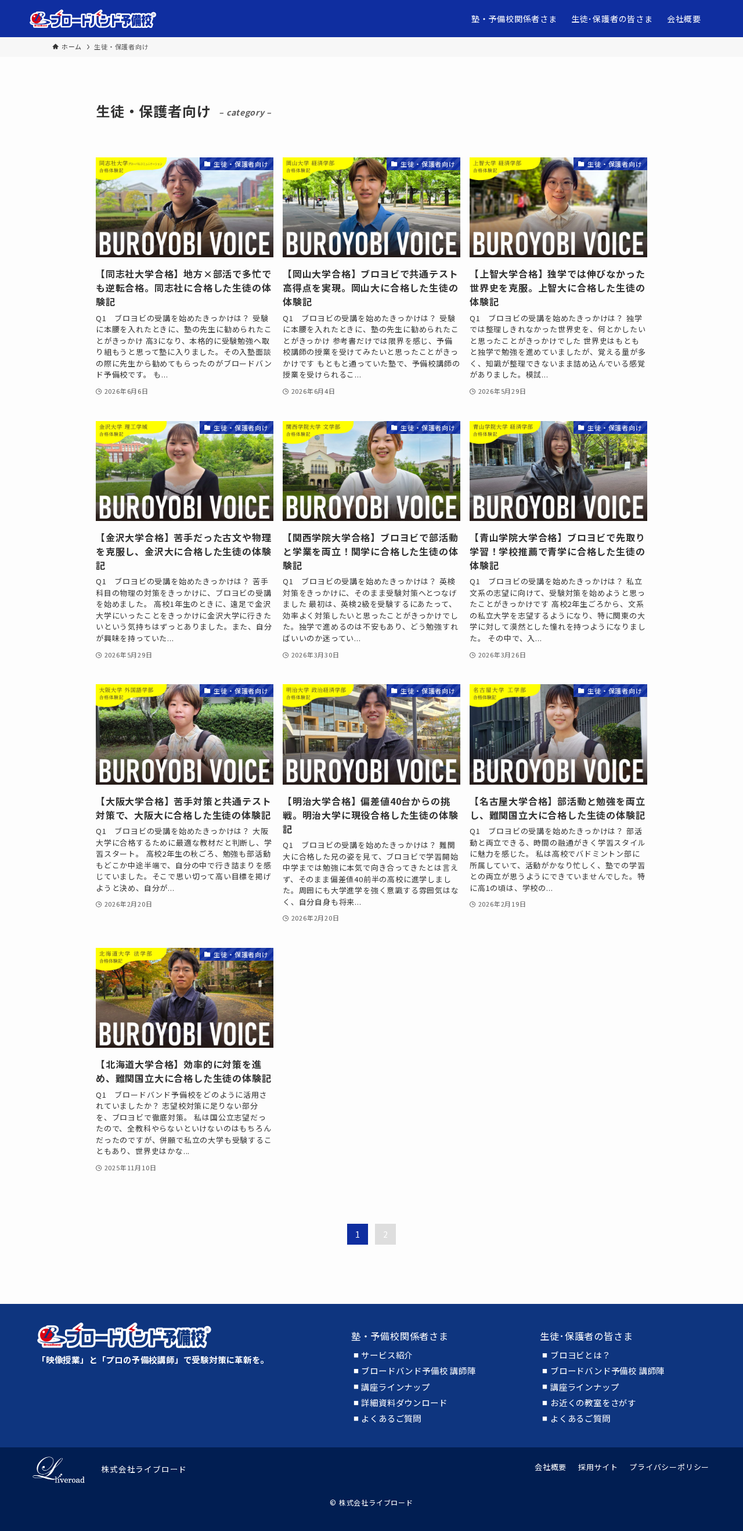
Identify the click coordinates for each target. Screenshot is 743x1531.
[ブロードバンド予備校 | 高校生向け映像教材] (93, 18)
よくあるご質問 (391, 1418)
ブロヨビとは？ (580, 1355)
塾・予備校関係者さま (400, 1336)
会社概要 (551, 1466)
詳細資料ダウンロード (404, 1402)
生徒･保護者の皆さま (586, 1336)
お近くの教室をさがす (593, 1402)
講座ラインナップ (395, 1387)
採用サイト (598, 1466)
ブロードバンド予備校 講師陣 (418, 1371)
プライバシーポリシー (669, 1466)
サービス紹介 (387, 1355)
